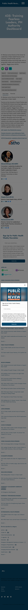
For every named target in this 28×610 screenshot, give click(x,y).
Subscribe (14, 324)
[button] (25, 285)
